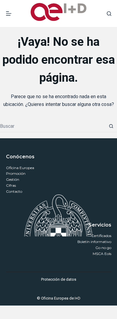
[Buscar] (109, 13)
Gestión (12, 179)
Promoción (16, 173)
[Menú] (8, 13)
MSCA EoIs (102, 253)
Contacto (14, 191)
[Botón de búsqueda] (111, 126)
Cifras (11, 185)
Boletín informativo (94, 241)
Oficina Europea (20, 167)
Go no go (103, 247)
